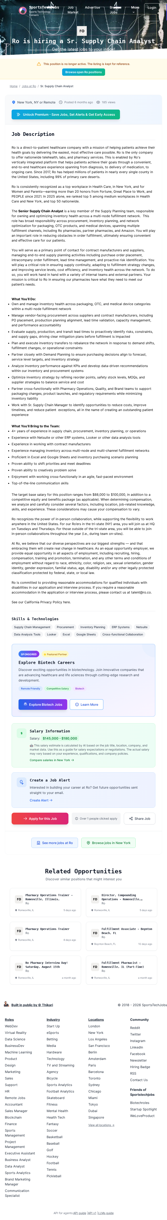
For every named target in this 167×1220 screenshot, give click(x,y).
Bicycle (52, 1078)
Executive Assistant (20, 1153)
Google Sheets (86, 634)
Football (53, 1163)
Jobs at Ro (29, 86)
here (66, 602)
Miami (93, 1098)
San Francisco (99, 1046)
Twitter (135, 1034)
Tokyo (93, 1104)
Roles (9, 1020)
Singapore (96, 1117)
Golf (50, 1150)
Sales (9, 1078)
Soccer (52, 1130)
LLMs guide (106, 1213)
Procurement (65, 627)
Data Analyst (15, 1166)
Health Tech (56, 1117)
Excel (66, 634)
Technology (56, 1059)
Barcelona (96, 1072)
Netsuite (141, 627)
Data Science (15, 1039)
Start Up (53, 1026)
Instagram (137, 1041)
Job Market (73, 9)
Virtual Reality (15, 1033)
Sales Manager (16, 1111)
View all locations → (101, 1125)
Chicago (94, 1091)
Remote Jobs (15, 1098)
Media (51, 1046)
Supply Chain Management (32, 627)
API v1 (92, 1213)
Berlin (92, 1052)
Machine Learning (18, 1052)
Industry (53, 1020)
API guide (79, 1213)
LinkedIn (136, 1047)
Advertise (92, 7)
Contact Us (139, 1080)
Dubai (92, 1111)
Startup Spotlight (143, 1109)
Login (152, 7)
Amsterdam (97, 1059)
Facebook (137, 1054)
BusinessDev (14, 1046)
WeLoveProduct (142, 1116)
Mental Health (57, 1111)
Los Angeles (97, 1039)
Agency (52, 1072)
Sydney (94, 1085)
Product (11, 1059)
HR (7, 1091)
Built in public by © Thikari (32, 1005)
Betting (52, 1039)
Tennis (51, 1169)
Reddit (135, 1028)
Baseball (53, 1143)
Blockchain (13, 1117)
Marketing (12, 1072)
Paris (92, 1065)
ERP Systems (121, 627)
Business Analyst (18, 1160)
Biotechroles (139, 1103)
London (94, 1026)
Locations (96, 1020)
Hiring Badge (140, 1067)
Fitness (52, 1104)
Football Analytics (60, 1091)
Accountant (14, 1104)
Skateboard (56, 1098)
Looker (51, 634)
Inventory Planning (92, 627)
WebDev (11, 1026)
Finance (11, 1124)
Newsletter (138, 1060)
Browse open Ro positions (83, 72)
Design (10, 1065)
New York (95, 1033)
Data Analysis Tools (27, 634)
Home (14, 86)
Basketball (55, 1137)
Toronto (94, 1078)
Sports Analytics (17, 1173)
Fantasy (53, 1124)
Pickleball (54, 1176)
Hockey (52, 1156)
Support (11, 1085)
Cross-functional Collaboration (122, 634)
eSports (53, 1033)
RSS (133, 1073)
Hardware (54, 1052)
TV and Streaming (60, 1065)
